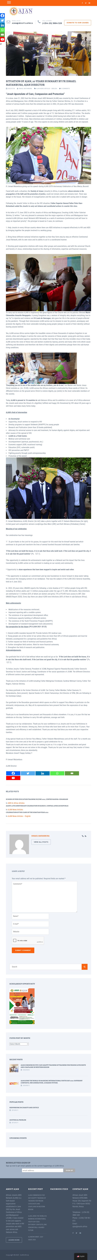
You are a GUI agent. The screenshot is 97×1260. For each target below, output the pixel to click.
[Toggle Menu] (9, 2)
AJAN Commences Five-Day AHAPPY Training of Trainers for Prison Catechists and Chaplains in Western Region (53, 1066)
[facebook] (82, 3)
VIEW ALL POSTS (41, 842)
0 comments (65, 88)
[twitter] (86, 3)
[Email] (72, 773)
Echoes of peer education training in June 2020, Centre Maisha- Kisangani (37, 799)
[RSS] (85, 836)
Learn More (14, 1240)
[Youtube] (13, 778)
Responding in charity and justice (24, 1107)
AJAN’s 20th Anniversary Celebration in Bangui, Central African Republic (37, 806)
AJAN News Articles (15, 809)
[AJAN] (20, 11)
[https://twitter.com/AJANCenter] (76, 1233)
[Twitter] (28, 773)
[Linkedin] (42, 773)
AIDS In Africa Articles (16, 803)
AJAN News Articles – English (46, 88)
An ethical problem (17, 1120)
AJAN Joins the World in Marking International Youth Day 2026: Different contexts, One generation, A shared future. (51, 1082)
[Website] (83, 836)
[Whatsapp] (57, 773)
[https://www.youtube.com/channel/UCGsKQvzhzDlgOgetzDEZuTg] (80, 1233)
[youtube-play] (89, 3)
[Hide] (1, 44)
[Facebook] (13, 773)
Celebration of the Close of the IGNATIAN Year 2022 (27, 812)
